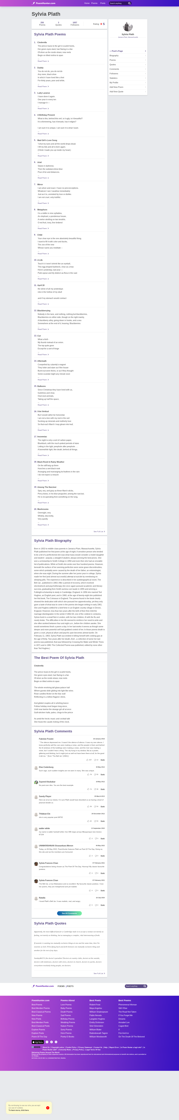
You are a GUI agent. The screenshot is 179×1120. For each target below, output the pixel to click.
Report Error (114, 1047)
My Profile (114, 83)
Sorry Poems (66, 1030)
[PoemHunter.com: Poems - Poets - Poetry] (43, 3)
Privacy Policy (78, 1050)
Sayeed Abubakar (47, 782)
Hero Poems (66, 1033)
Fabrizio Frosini (46, 739)
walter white (44, 828)
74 (91, 789)
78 (91, 774)
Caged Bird (123, 1026)
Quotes (113, 65)
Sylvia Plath (128, 34)
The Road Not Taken (127, 1012)
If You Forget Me (125, 1015)
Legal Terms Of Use (93, 1050)
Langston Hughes (97, 1019)
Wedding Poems (68, 1022)
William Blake (95, 1030)
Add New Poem (116, 87)
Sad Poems (66, 1015)
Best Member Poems (41, 1008)
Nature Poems (67, 1026)
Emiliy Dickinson (97, 1022)
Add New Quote (116, 92)
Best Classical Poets (41, 1026)
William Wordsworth (98, 1037)
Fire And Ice (123, 1033)
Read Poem (42, 61)
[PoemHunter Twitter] (51, 1042)
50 (97, 774)
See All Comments (69, 913)
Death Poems (66, 1012)
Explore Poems (38, 1030)
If (118, 1030)
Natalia (42, 898)
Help (106, 1047)
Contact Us (98, 1047)
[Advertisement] (36, 1095)
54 (97, 806)
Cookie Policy (71, 1047)
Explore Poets (38, 1033)
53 (97, 821)
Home (87, 3)
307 (90, 760)
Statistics (113, 78)
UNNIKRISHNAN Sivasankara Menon (56, 846)
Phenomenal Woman (127, 1005)
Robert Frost (95, 1005)
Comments (114, 69)
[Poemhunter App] (38, 1042)
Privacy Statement (85, 1047)
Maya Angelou (96, 1008)
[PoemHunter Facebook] (47, 1042)
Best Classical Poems (41, 1012)
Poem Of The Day (39, 1037)
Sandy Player (45, 796)
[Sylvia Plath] (128, 26)
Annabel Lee (124, 1022)
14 (97, 760)
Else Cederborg (46, 767)
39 (97, 789)
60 (91, 821)
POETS (70, 986)
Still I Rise (122, 1008)
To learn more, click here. (19, 1110)
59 (91, 806)
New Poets (36, 1019)
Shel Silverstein (96, 1026)
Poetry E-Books (67, 1037)
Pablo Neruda (96, 1015)
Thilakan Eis (44, 814)
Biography (114, 56)
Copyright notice (58, 1047)
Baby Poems (66, 1008)
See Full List (98, 531)
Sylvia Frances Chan (48, 863)
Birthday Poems (67, 1019)
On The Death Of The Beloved (131, 1037)
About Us (46, 1047)
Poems (113, 60)
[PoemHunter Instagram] (56, 1042)
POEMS (61, 986)
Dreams (121, 1019)
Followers (114, 74)
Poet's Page (117, 51)
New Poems (37, 1015)
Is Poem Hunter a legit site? (131, 1047)
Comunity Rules (65, 1050)
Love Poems (66, 1005)
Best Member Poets (40, 1022)
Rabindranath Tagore (99, 1033)
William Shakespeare (99, 1012)
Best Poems (37, 1005)
